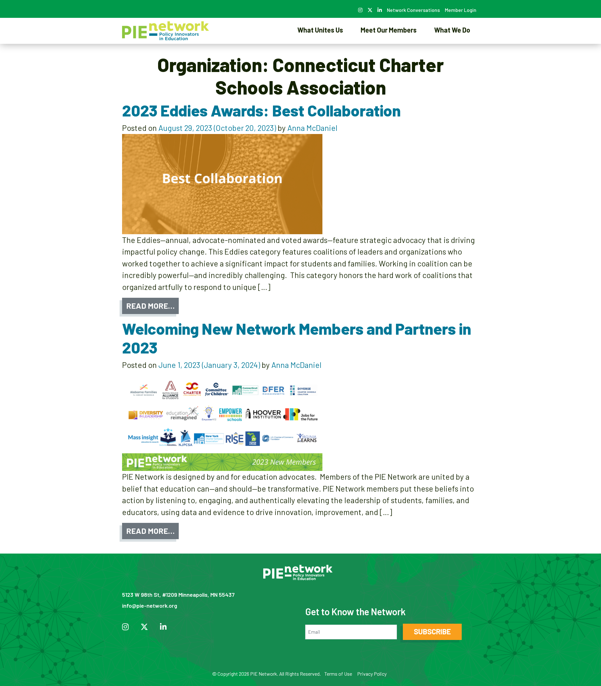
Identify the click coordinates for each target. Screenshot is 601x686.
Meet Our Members (389, 30)
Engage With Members (388, 51)
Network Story (320, 51)
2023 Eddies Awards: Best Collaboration (261, 110)
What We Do (452, 30)
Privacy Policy (372, 674)
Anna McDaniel (312, 127)
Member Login (460, 10)
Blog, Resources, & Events (452, 51)
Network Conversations (413, 10)
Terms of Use (338, 674)
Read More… (150, 305)
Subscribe (432, 631)
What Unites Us (320, 30)
